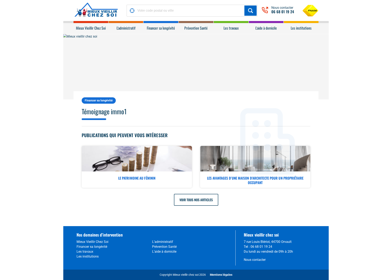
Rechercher (250, 11)
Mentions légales (221, 274)
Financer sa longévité (99, 100)
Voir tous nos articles (196, 199)
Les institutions (88, 256)
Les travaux (85, 251)
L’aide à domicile (164, 251)
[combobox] (192, 11)
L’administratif (162, 242)
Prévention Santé (164, 247)
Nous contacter (255, 260)
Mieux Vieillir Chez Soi (92, 242)
